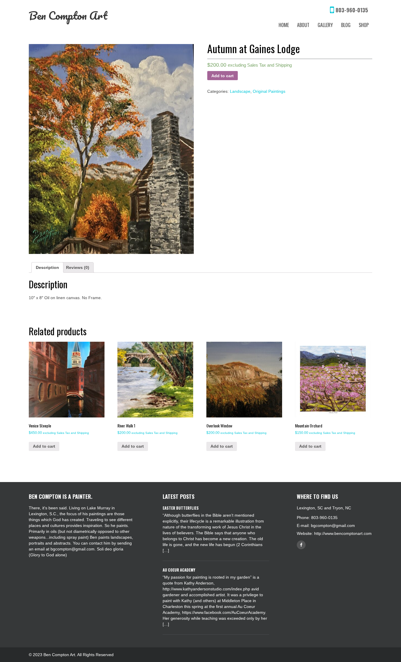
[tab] (47, 267)
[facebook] (301, 544)
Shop (364, 24)
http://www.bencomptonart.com (343, 533)
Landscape (240, 91)
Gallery (325, 24)
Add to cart (222, 75)
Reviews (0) (77, 267)
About (303, 24)
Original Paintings (269, 91)
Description (47, 267)
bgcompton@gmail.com (333, 525)
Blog (346, 24)
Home (284, 24)
